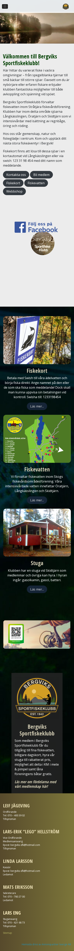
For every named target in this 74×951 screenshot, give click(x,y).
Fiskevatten (36, 183)
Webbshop (14, 191)
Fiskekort (13, 183)
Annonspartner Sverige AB (56, 944)
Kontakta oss (16, 175)
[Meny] (5, 6)
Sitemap (7, 933)
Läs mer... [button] (37, 406)
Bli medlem (41, 175)
